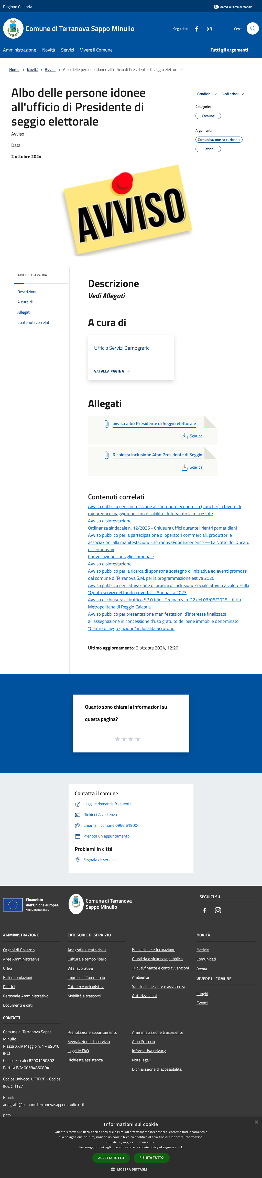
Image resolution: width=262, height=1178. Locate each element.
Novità (32, 69)
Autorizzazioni (144, 996)
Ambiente (140, 977)
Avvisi (50, 69)
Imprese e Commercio (86, 977)
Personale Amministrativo (25, 996)
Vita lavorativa (80, 968)
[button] (131, 1169)
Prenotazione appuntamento (92, 1032)
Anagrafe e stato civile (87, 950)
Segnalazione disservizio (89, 1041)
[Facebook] (194, 28)
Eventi (202, 1003)
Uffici (7, 968)
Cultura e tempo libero (87, 959)
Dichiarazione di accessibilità (157, 1069)
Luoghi (202, 993)
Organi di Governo (19, 950)
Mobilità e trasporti (84, 996)
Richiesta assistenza (85, 1060)
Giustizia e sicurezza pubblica (157, 959)
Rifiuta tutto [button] (151, 1157)
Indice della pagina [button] (32, 275)
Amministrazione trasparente (157, 1032)
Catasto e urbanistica (86, 987)
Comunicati (206, 959)
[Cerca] (253, 28)
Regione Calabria (17, 7)
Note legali (141, 1060)
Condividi (204, 94)
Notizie (202, 950)
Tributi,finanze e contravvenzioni (160, 968)
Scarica (196, 436)
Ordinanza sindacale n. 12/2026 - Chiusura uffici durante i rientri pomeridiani (162, 527)
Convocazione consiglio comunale (121, 556)
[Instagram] (207, 28)
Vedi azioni (230, 94)
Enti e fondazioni (17, 977)
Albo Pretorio (143, 1041)
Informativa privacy (149, 1051)
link (180, 1147)
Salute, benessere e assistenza (158, 986)
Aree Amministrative (21, 959)
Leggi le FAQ (78, 1051)
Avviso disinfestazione (110, 520)
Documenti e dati (18, 1005)
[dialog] (131, 1147)
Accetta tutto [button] (111, 1158)
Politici (9, 987)
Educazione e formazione (153, 949)
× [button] (256, 1122)
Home (14, 69)
